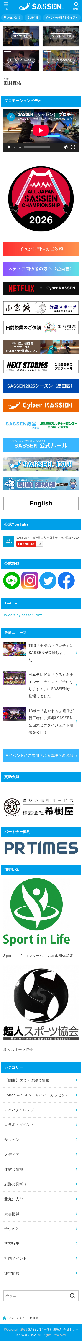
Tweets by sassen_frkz (22, 615)
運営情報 (11, 1273)
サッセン (11, 1140)
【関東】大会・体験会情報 (26, 1080)
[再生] (9, 147)
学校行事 (11, 1243)
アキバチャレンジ (19, 1110)
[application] (41, 130)
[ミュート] (65, 147)
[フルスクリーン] (73, 147)
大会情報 (11, 1214)
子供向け (11, 1229)
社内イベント (15, 1258)
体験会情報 (13, 1169)
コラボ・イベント (19, 1125)
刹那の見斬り (15, 1184)
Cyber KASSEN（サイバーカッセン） (36, 1095)
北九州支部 (13, 1199)
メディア (11, 1154)
